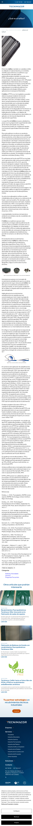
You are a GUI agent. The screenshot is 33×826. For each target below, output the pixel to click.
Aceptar (16, 822)
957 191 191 (19, 2)
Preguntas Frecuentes (12, 577)
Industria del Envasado (14, 754)
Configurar (16, 811)
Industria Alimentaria (14, 737)
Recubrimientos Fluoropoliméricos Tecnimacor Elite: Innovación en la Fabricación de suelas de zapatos (13, 612)
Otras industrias (12, 756)
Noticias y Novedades (15, 30)
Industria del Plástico (14, 744)
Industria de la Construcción (16, 752)
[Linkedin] (5, 777)
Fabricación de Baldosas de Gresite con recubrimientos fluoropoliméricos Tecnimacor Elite (15, 647)
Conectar (16, 711)
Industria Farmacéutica (14, 742)
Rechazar (16, 817)
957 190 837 (27, 2)
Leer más (4, 621)
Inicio (3, 30)
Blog (7, 30)
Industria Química (13, 739)
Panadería (11, 734)
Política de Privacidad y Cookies (9, 804)
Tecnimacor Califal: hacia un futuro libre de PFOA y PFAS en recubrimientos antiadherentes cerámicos (16, 682)
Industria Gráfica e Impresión (16, 747)
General (7, 575)
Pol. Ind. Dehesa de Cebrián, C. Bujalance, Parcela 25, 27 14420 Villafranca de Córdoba (14, 772)
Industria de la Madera (14, 749)
